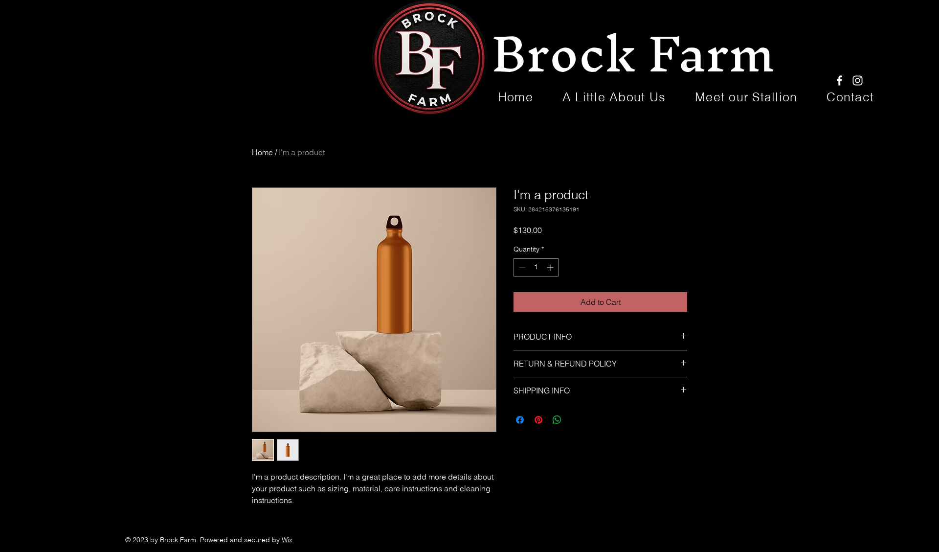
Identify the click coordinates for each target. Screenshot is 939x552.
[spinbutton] (536, 267)
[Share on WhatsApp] (557, 420)
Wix (287, 539)
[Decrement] (521, 267)
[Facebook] (839, 80)
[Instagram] (857, 80)
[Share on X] (575, 420)
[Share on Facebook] (520, 420)
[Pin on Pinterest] (538, 420)
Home (262, 152)
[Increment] (551, 267)
